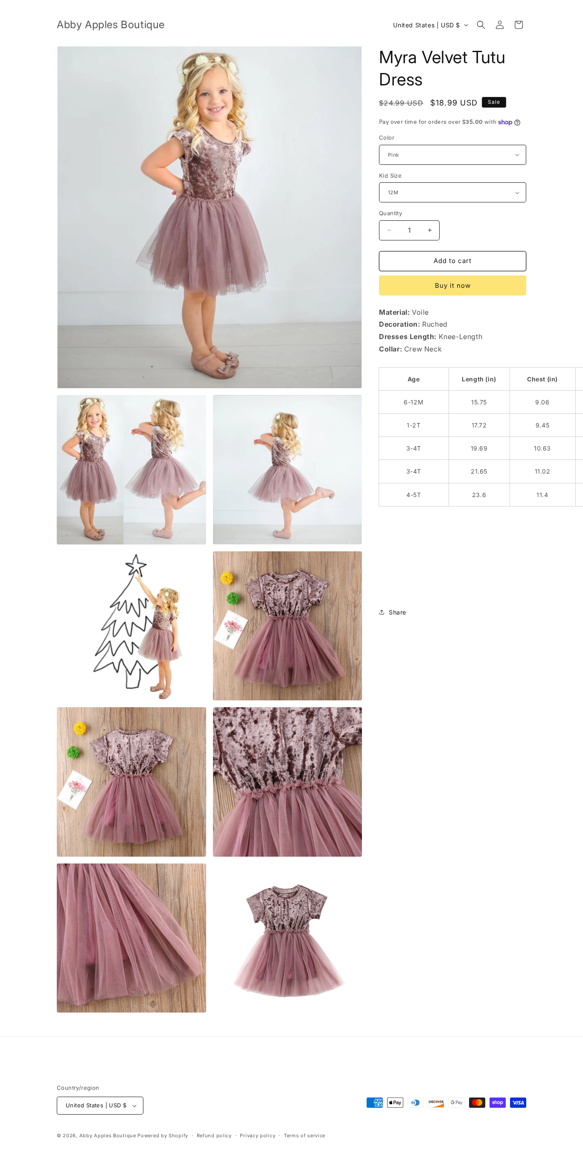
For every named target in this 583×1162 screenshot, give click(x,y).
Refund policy (214, 1136)
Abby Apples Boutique (107, 1136)
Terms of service (304, 1136)
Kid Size (390, 175)
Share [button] (397, 612)
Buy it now (453, 285)
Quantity (390, 213)
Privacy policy (257, 1136)
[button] (481, 24)
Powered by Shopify (162, 1136)
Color (386, 137)
